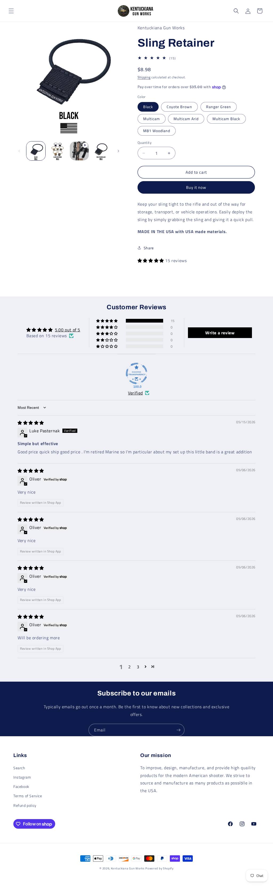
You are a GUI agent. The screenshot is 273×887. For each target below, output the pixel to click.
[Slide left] (19, 151)
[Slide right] (118, 151)
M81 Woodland (156, 130)
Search (19, 768)
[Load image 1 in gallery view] (35, 150)
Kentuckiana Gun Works (127, 868)
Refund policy (25, 805)
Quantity (144, 142)
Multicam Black (226, 118)
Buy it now (196, 187)
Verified (135, 393)
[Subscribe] (178, 730)
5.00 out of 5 (67, 330)
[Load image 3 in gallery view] (100, 150)
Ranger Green (218, 106)
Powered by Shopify (159, 868)
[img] (31, 423)
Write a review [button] (219, 332)
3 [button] (138, 667)
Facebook (21, 786)
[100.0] (136, 373)
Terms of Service (27, 796)
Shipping (144, 77)
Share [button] (149, 248)
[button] (11, 11)
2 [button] (129, 667)
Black (148, 106)
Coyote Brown (179, 106)
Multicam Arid (186, 118)
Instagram (22, 777)
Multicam (151, 118)
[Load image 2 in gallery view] (57, 150)
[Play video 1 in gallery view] (79, 150)
